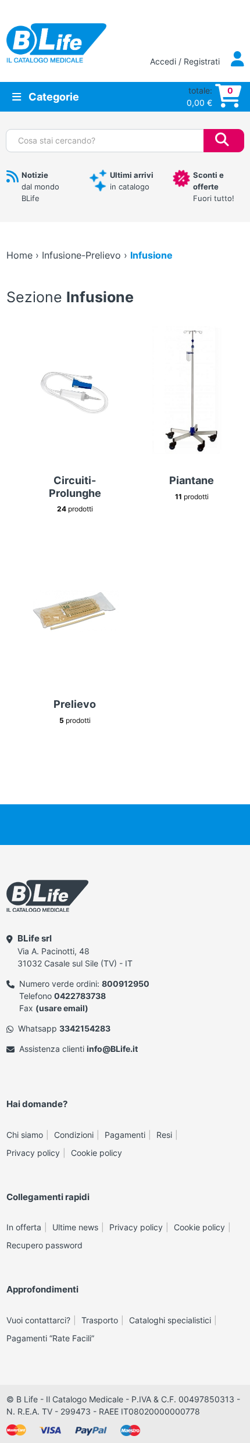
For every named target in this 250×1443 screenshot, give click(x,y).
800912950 (125, 984)
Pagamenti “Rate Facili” (50, 1338)
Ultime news (75, 1227)
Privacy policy (33, 1153)
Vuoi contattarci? (38, 1320)
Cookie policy (96, 1153)
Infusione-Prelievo (81, 255)
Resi (164, 1135)
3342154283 (84, 1028)
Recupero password (44, 1245)
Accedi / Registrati (186, 61)
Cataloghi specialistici (170, 1320)
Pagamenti (125, 1135)
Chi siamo (24, 1135)
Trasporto (99, 1320)
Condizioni (74, 1135)
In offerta (23, 1227)
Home (19, 255)
